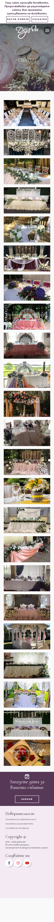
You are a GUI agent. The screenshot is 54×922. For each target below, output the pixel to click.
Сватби (20, 87)
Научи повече (18, 19)
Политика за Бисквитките (19, 824)
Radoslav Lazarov (39, 847)
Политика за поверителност (20, 819)
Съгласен (39, 19)
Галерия (7, 87)
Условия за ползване (17, 828)
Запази (27, 799)
